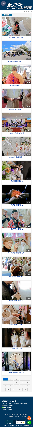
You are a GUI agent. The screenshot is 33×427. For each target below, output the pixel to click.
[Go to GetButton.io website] (29, 425)
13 (16, 386)
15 (27, 386)
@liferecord (7, 407)
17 (13, 389)
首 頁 (25, 11)
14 (22, 386)
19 (25, 389)
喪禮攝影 (30, 11)
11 (5, 386)
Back (29, 418)
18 (19, 389)
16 (8, 389)
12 (10, 386)
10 (27, 382)
